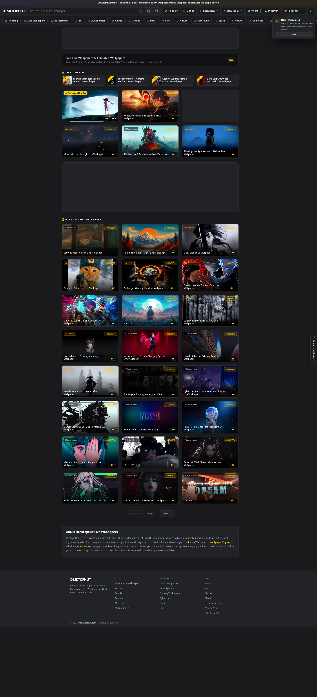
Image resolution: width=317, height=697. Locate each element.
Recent (118, 588)
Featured (119, 598)
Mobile (190, 10)
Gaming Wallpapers (170, 593)
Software (253, 10)
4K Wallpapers (167, 588)
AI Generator (98, 20)
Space (222, 20)
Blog (207, 588)
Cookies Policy (212, 612)
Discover (273, 10)
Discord (208, 593)
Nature (183, 20)
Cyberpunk (203, 20)
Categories (209, 11)
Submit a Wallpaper (128, 583)
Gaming (136, 20)
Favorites (295, 10)
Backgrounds (62, 20)
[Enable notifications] (311, 11)
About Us (209, 583)
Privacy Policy (211, 607)
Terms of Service (213, 602)
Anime (118, 20)
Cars (167, 20)
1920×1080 (300, 20)
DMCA (208, 598)
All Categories (122, 607)
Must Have (120, 602)
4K (80, 20)
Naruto (239, 20)
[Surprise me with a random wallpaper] (149, 11)
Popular (173, 10)
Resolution (233, 11)
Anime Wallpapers (169, 583)
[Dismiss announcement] (280, 3)
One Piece (257, 20)
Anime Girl (278, 20)
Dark (152, 20)
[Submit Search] (157, 11)
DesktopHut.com (87, 622)
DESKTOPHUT (80, 579)
